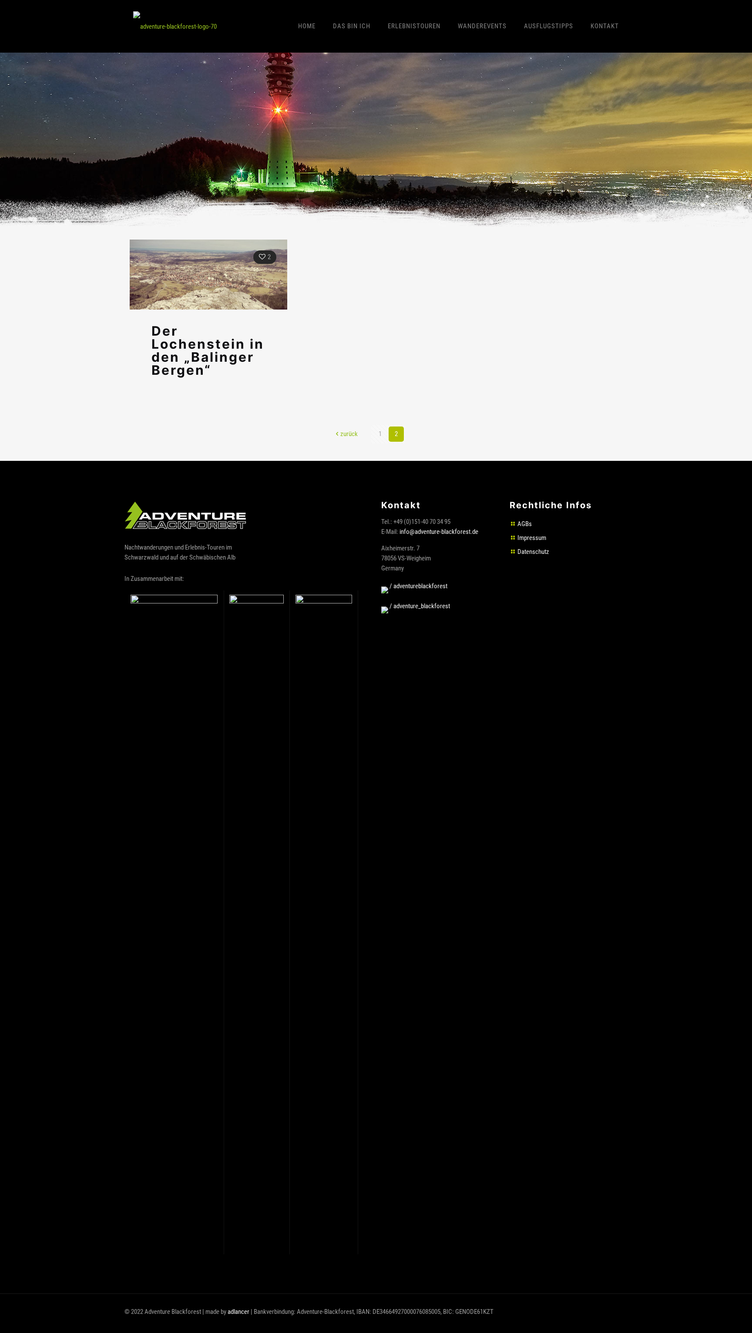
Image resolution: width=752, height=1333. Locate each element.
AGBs (524, 524)
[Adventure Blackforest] (175, 26)
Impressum (531, 538)
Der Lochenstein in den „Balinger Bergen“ (207, 350)
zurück (349, 434)
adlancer (238, 1312)
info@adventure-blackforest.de (439, 532)
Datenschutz (533, 552)
